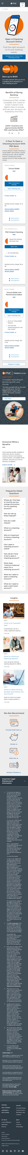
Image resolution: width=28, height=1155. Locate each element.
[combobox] (14, 9)
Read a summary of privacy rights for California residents (11, 1091)
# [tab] (12, 133)
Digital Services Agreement (14, 986)
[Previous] (9, 133)
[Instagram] (18, 1151)
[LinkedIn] (10, 1151)
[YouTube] (22, 1151)
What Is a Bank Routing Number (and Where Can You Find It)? (14, 692)
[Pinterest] (14, 1151)
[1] (17, 83)
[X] (7, 1151)
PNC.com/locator (13, 923)
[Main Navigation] (2, 3)
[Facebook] (3, 1151)
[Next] (18, 133)
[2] (23, 129)
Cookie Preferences (6, 1138)
